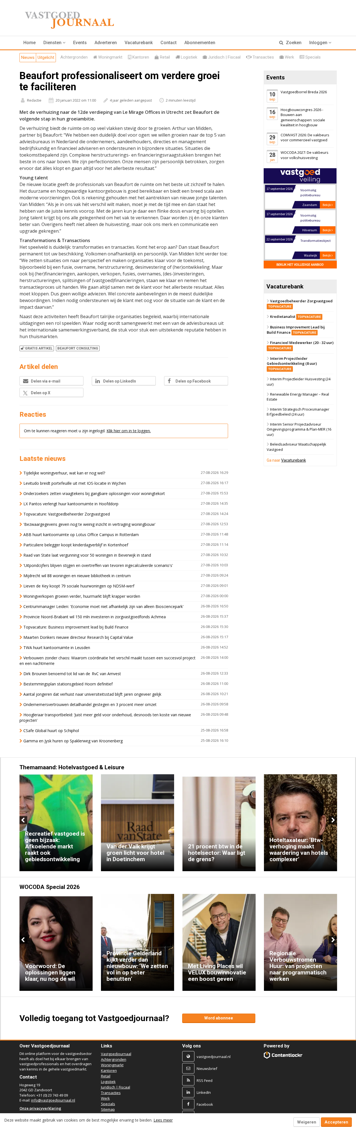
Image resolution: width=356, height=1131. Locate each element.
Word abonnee (218, 1018)
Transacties (111, 1092)
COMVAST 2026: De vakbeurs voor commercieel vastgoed (305, 137)
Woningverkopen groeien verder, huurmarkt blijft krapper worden (81, 596)
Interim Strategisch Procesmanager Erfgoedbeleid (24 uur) (298, 412)
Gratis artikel (39, 348)
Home (29, 42)
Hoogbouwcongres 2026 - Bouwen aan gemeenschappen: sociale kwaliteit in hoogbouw (303, 117)
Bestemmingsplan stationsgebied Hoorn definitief (68, 684)
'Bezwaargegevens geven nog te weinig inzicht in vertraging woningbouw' (89, 524)
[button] (54, 42)
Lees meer (163, 1120)
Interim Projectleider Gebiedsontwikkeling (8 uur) (292, 363)
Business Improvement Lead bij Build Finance (296, 330)
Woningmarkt (112, 1064)
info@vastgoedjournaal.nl (53, 1100)
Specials (108, 1103)
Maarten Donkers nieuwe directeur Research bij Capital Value (78, 637)
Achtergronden (113, 1059)
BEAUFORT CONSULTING (77, 348)
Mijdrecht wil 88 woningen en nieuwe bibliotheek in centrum (77, 575)
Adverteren (106, 42)
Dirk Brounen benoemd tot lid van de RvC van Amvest (72, 673)
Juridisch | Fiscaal (115, 1087)
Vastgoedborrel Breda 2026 (304, 91)
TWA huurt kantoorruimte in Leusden (56, 647)
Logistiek (108, 1081)
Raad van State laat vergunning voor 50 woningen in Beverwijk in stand (87, 555)
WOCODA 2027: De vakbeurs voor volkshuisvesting (304, 155)
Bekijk (327, 205)
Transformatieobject (315, 240)
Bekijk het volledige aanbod (300, 264)
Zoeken (293, 42)
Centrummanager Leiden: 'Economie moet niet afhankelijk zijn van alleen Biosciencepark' (103, 606)
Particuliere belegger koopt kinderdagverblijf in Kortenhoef (75, 544)
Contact (168, 42)
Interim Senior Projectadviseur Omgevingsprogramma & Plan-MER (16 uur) (299, 429)
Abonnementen (199, 42)
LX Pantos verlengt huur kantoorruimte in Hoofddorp (70, 503)
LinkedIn (204, 1092)
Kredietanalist (295, 316)
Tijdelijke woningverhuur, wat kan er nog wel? (64, 473)
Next (333, 820)
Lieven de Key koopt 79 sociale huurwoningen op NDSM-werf (78, 586)
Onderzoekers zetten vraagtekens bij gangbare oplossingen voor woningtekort (94, 493)
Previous (23, 820)
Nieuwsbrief (207, 1068)
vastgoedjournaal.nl (214, 1056)
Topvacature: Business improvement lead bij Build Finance (75, 627)
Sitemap (108, 1109)
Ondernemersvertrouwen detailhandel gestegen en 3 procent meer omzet (90, 704)
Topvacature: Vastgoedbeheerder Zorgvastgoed (66, 514)
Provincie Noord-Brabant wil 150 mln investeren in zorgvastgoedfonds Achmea (94, 616)
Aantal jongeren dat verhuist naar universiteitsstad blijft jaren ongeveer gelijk (92, 694)
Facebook (205, 1104)
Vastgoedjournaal (116, 1053)
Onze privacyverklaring (40, 1108)
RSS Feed (204, 1080)
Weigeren (306, 1122)
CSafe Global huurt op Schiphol (51, 730)
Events (80, 42)
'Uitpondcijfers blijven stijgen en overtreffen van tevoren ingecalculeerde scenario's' (98, 565)
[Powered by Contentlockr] (283, 1055)
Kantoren (109, 1070)
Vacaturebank (139, 42)
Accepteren (336, 1122)
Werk (105, 1098)
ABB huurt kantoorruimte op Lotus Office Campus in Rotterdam (81, 534)
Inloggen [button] (318, 42)
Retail (105, 1076)
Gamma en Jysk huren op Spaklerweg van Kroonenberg (73, 740)
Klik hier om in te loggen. (129, 430)
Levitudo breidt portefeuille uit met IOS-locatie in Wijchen (74, 483)
